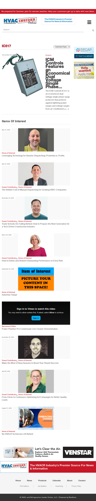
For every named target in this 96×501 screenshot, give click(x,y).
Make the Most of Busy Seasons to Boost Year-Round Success (30, 363)
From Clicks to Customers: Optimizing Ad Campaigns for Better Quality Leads (34, 398)
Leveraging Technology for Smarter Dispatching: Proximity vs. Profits (33, 155)
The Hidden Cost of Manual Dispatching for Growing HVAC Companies (34, 190)
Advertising (59, 486)
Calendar (56, 480)
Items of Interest (8, 153)
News (29, 480)
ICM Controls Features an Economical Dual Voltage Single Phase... (58, 73)
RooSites (72, 497)
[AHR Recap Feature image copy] (84, 52)
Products (48, 55)
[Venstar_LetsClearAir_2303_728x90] (48, 452)
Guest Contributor (9, 187)
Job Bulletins (42, 486)
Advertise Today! (9, 295)
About (69, 480)
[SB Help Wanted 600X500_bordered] (84, 70)
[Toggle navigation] (89, 23)
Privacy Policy (76, 486)
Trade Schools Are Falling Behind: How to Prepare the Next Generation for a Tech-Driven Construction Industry (35, 225)
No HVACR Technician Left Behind (17, 434)
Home (18, 480)
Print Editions (24, 486)
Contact (82, 480)
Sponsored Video (9, 326)
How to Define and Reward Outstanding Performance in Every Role (32, 261)
